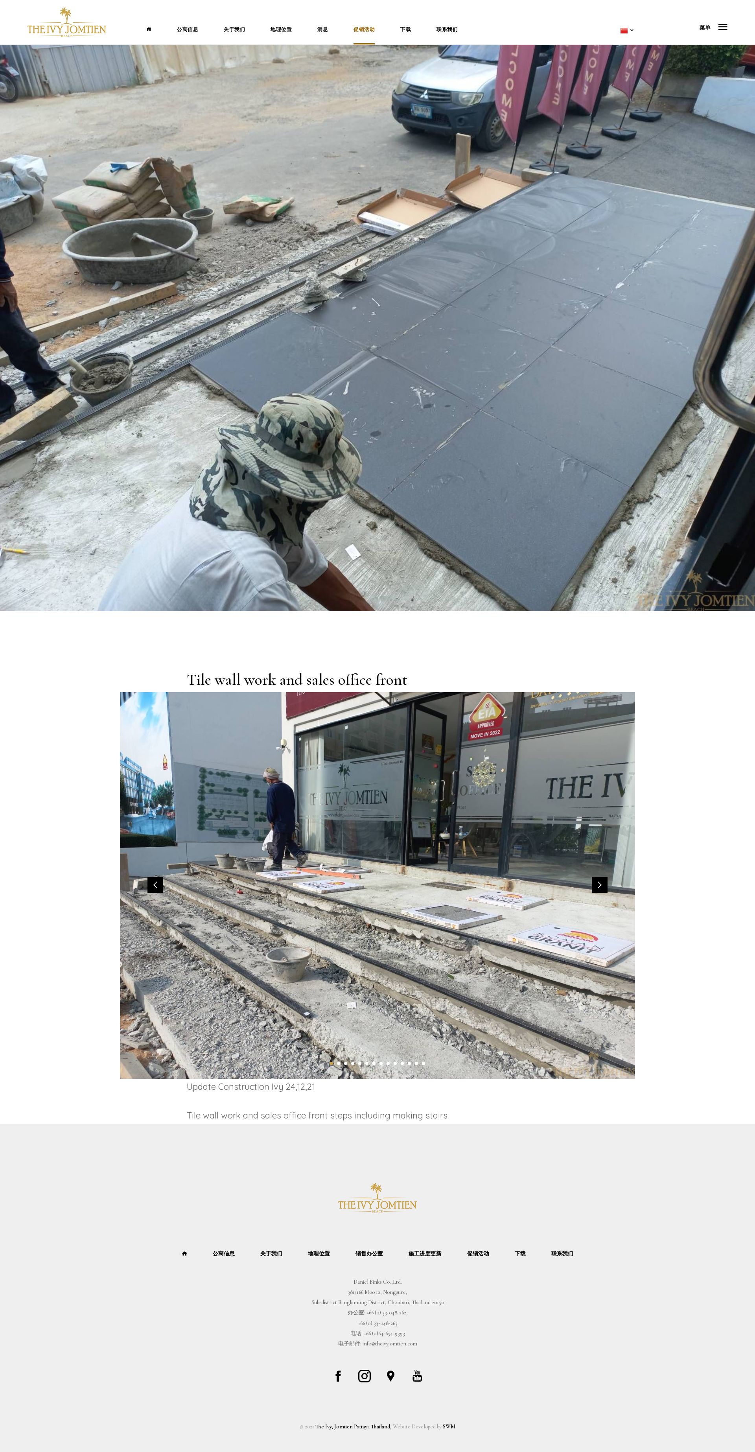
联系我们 (447, 29)
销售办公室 (369, 1253)
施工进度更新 (425, 1253)
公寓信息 (187, 29)
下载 (405, 29)
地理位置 (281, 29)
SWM (449, 1426)
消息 (322, 29)
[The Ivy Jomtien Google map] (391, 1376)
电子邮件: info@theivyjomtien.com (377, 1343)
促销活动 (364, 29)
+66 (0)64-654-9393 (384, 1333)
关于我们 (234, 29)
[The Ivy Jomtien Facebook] (338, 1376)
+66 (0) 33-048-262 (386, 1312)
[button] (331, 1063)
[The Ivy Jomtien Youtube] (417, 1376)
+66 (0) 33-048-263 (378, 1323)
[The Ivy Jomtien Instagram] (364, 1376)
